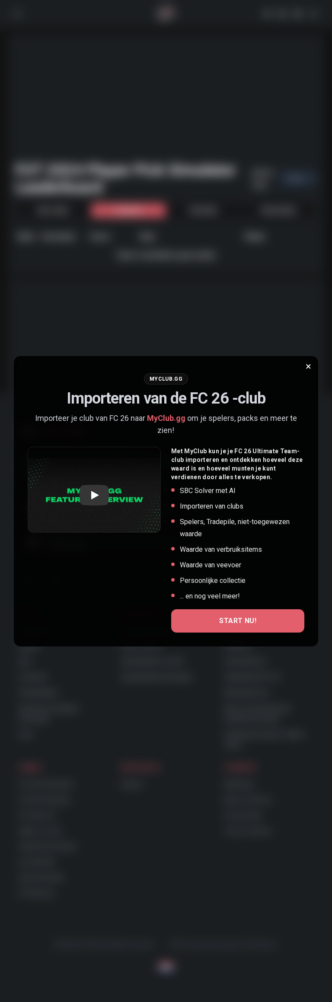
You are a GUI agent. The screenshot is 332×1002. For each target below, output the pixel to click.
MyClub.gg (166, 418)
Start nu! (237, 621)
